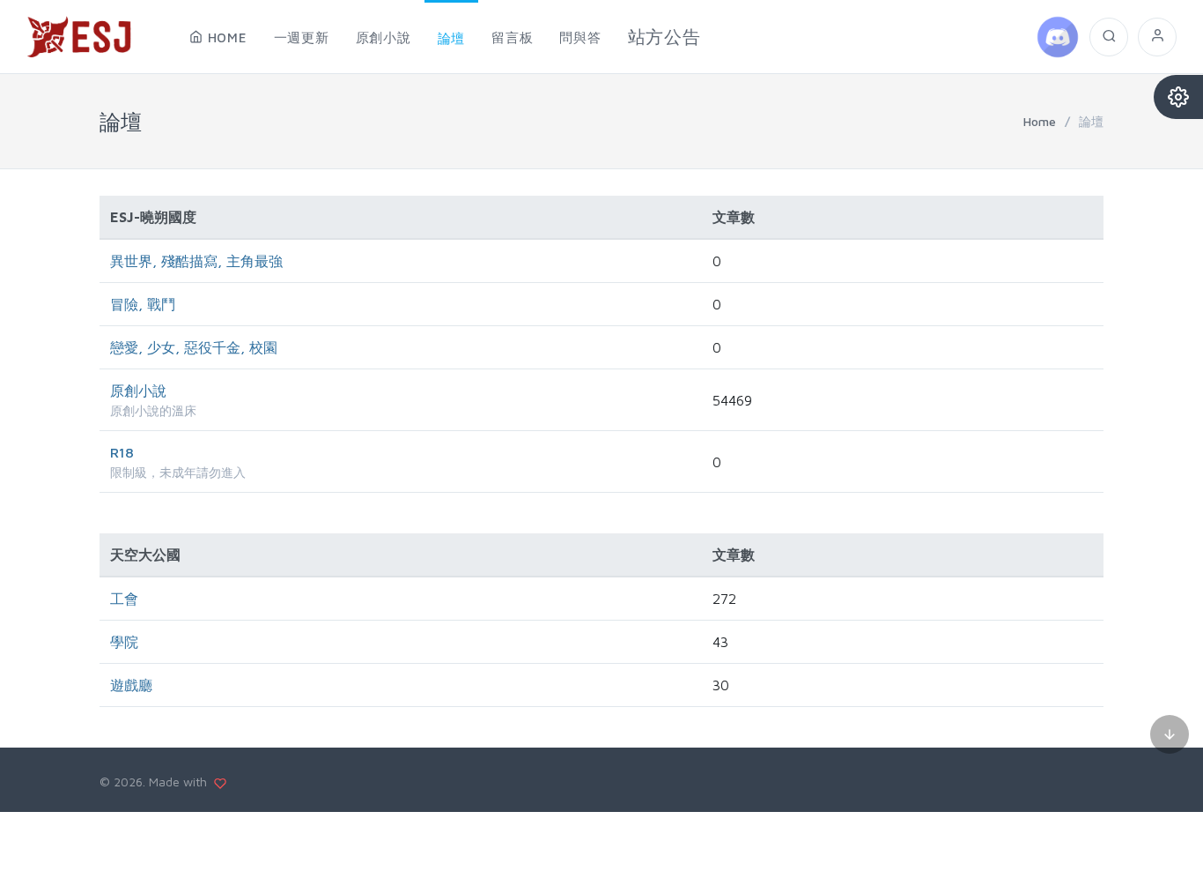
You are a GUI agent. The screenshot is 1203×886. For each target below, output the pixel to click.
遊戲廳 (131, 685)
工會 (124, 599)
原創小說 (138, 390)
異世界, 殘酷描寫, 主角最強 (196, 261)
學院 (124, 642)
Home (1039, 121)
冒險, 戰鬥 (142, 304)
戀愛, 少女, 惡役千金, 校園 (193, 347)
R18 (122, 452)
